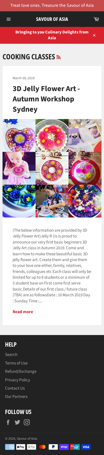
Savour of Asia (52, 19)
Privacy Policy (17, 380)
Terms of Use (16, 363)
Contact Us (15, 388)
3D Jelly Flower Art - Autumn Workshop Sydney (46, 99)
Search (11, 355)
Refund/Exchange (20, 371)
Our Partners (16, 397)
